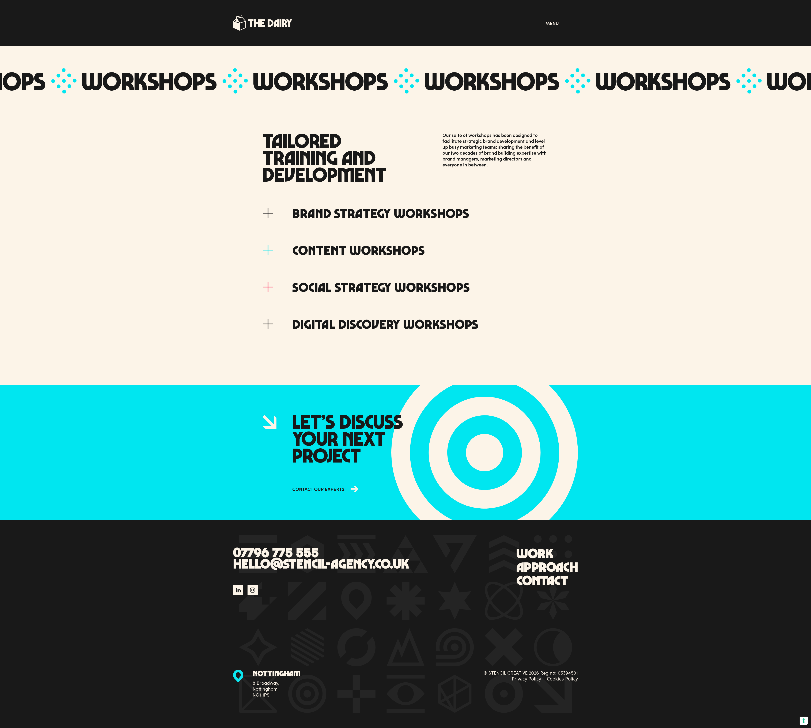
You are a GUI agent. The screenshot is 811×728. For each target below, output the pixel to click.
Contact (542, 580)
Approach (547, 566)
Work (534, 553)
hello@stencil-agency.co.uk (321, 563)
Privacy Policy (526, 679)
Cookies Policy (562, 679)
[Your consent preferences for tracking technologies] (804, 721)
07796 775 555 (276, 552)
